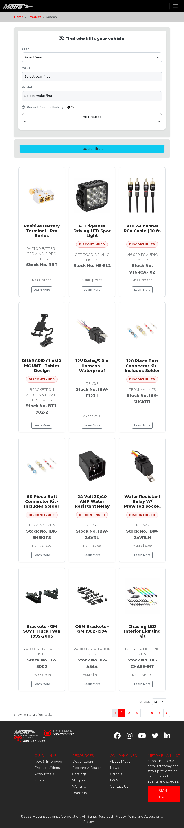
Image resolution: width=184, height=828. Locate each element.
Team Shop (81, 793)
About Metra (120, 762)
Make (26, 68)
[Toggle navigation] (175, 6)
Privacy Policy (125, 817)
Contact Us (119, 787)
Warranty (79, 787)
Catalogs (79, 774)
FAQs (114, 780)
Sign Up (163, 794)
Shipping (79, 780)
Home (18, 17)
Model (27, 87)
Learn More (41, 289)
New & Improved (48, 762)
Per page (144, 701)
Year (25, 48)
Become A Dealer (86, 768)
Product (34, 17)
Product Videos (47, 768)
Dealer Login (82, 762)
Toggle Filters (92, 149)
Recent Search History (45, 107)
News (114, 768)
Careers (116, 774)
